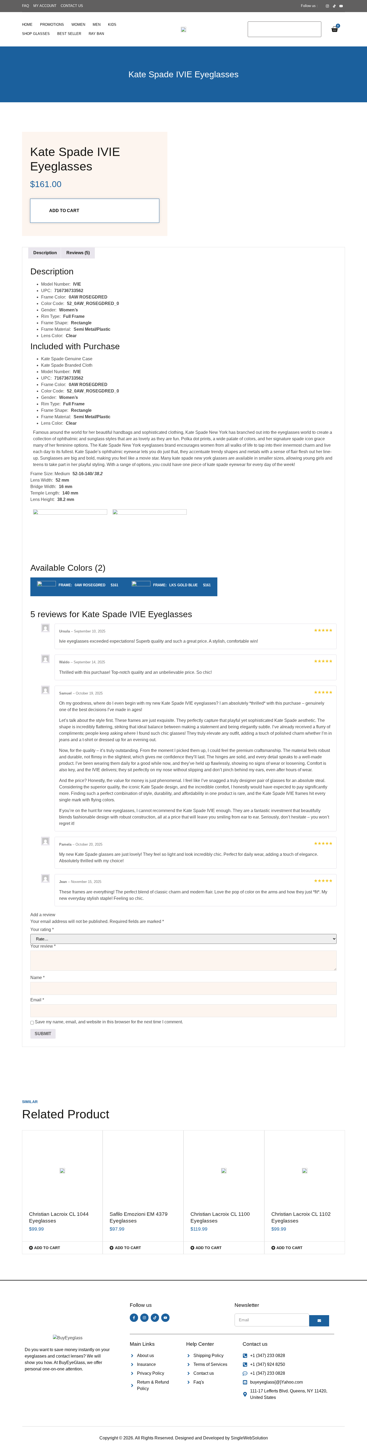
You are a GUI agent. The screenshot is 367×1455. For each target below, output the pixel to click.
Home (27, 25)
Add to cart (64, 210)
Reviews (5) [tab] (78, 252)
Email (37, 1000)
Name (37, 978)
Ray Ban (96, 34)
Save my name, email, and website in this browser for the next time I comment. (109, 1022)
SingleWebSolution (249, 1438)
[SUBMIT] (319, 1320)
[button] (62, 1248)
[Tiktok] (155, 1318)
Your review (43, 946)
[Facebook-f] (134, 1318)
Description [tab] (45, 252)
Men (96, 25)
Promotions (52, 25)
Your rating (42, 929)
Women (78, 25)
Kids (112, 25)
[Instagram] (144, 1318)
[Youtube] (165, 1318)
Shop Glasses (36, 34)
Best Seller (69, 34)
